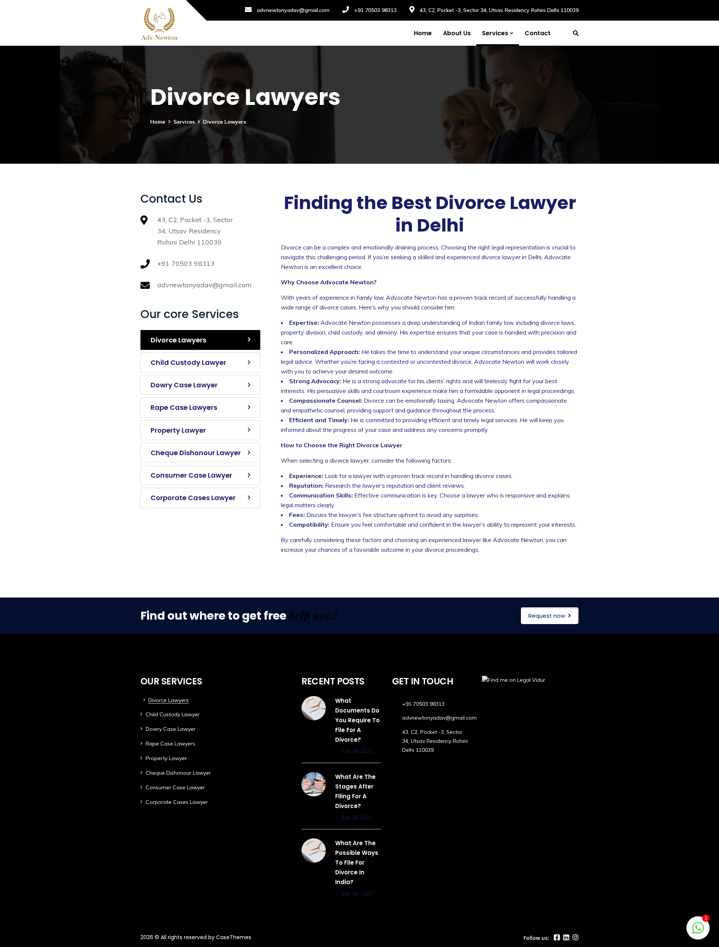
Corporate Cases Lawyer (193, 497)
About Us (457, 33)
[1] (698, 931)
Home (423, 33)
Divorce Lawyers (178, 340)
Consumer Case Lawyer (191, 475)
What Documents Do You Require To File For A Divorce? (357, 720)
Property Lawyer (178, 430)
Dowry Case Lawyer (184, 385)
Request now (546, 616)
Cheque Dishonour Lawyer (196, 452)
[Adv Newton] (159, 23)
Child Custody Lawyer (188, 362)
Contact (537, 33)
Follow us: (536, 937)
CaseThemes (233, 937)
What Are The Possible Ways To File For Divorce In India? (356, 862)
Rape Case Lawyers (184, 407)
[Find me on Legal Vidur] (513, 680)
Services (495, 33)
